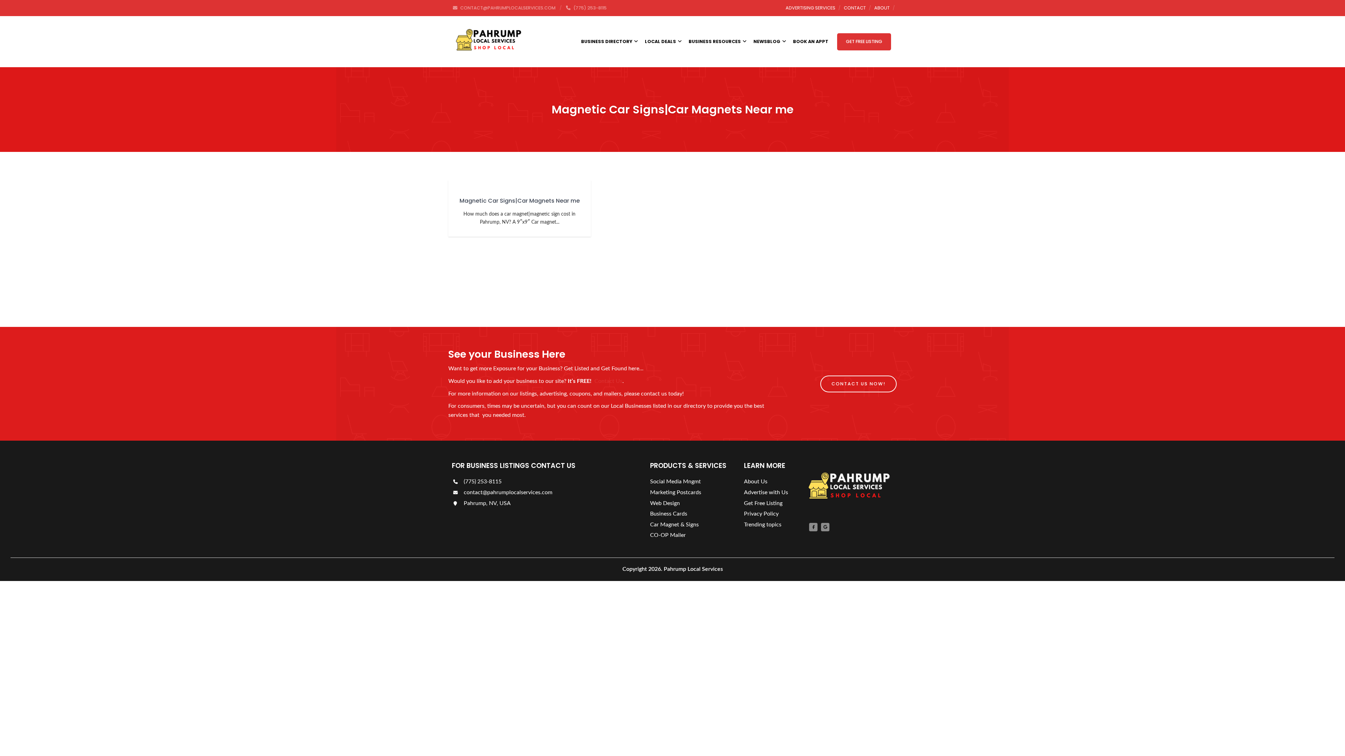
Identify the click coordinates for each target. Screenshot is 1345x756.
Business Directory (606, 41)
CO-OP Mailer (668, 535)
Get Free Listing (864, 41)
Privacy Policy (761, 514)
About (882, 8)
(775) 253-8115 (482, 481)
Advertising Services (810, 8)
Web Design (665, 503)
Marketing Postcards (675, 492)
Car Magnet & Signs (674, 524)
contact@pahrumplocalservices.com (507, 492)
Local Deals (660, 41)
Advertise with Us (766, 492)
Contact (855, 8)
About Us (755, 481)
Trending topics (762, 524)
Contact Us (608, 381)
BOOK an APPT (810, 41)
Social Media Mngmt (675, 481)
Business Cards (668, 514)
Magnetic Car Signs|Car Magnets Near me (520, 201)
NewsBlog (766, 41)
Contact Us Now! (858, 384)
